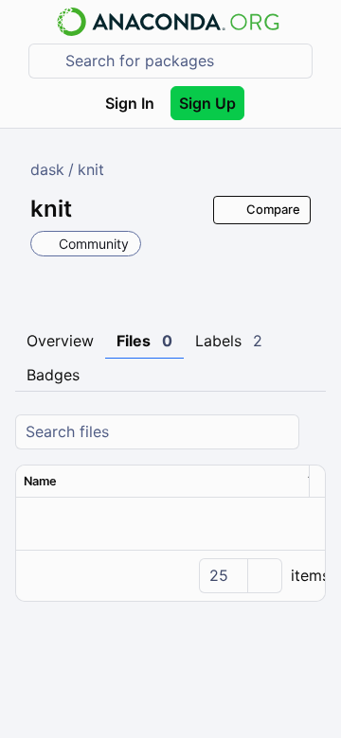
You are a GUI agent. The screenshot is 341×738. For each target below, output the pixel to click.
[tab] (60, 342)
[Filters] (314, 431)
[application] (170, 575)
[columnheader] (158, 482)
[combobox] (184, 61)
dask (47, 169)
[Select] (264, 575)
